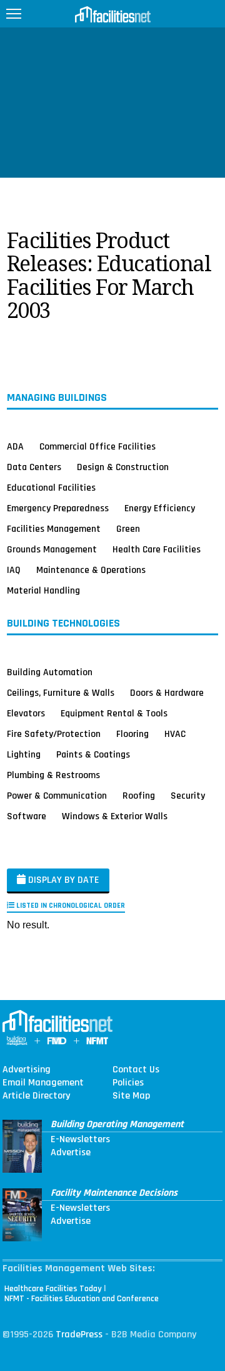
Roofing (138, 795)
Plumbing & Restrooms (53, 775)
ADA (15, 446)
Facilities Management (54, 528)
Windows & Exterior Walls (115, 816)
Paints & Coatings (93, 754)
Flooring (132, 734)
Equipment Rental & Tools (114, 713)
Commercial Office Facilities (97, 446)
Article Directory (36, 1096)
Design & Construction (123, 467)
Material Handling (43, 590)
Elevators (26, 713)
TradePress (79, 1334)
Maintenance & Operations (91, 570)
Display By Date (62, 880)
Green (128, 528)
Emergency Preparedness (58, 508)
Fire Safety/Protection (54, 734)
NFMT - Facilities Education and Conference (81, 1298)
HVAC (175, 734)
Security (188, 795)
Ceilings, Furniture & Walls (60, 692)
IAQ (14, 570)
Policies (128, 1083)
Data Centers (34, 467)
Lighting (24, 754)
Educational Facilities (51, 487)
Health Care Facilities (156, 549)
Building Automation (49, 672)
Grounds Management (52, 549)
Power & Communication (57, 795)
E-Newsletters (80, 1140)
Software (26, 816)
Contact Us (135, 1070)
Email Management (43, 1083)
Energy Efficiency (159, 508)
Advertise (71, 1153)
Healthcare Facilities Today (53, 1288)
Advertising (26, 1070)
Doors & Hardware (167, 692)
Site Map (131, 1096)
